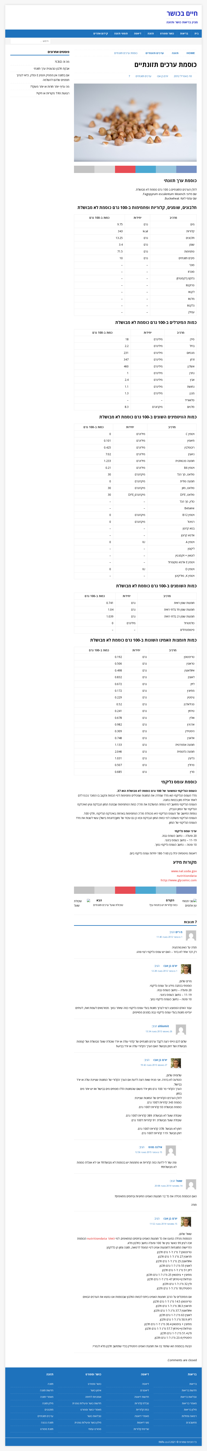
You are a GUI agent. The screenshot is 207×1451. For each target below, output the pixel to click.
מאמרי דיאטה (142, 1416)
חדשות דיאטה (141, 1397)
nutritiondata (187, 876)
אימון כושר (95, 1390)
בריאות (184, 33)
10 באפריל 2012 (183, 76)
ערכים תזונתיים (143, 76)
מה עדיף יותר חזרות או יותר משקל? (49, 86)
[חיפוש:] (30, 41)
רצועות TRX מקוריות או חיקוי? (52, 93)
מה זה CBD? (62, 62)
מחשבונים (191, 1422)
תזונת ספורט (46, 1429)
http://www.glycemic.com (179, 880)
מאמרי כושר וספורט (90, 1409)
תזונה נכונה (47, 1422)
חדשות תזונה (46, 1390)
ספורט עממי (94, 1429)
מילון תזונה (47, 1403)
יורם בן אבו (162, 76)
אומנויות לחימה (93, 1397)
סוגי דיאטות (143, 1422)
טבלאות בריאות (189, 1397)
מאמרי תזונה (46, 1397)
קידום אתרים (100, 33)
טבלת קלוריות (142, 1403)
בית (196, 33)
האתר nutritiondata (101, 1238)
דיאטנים (144, 1390)
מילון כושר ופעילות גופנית (88, 1422)
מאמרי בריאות (189, 1403)
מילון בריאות (190, 1409)
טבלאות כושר (94, 1416)
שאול (179, 1181)
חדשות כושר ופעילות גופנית (86, 1403)
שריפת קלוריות (141, 1429)
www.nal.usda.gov (184, 871)
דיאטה (137, 33)
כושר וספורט (167, 33)
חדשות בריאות (189, 1390)
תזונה (151, 33)
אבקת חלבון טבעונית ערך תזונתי (51, 68)
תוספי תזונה (121, 33)
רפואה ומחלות (189, 1416)
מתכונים (49, 1409)
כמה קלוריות (142, 1409)
